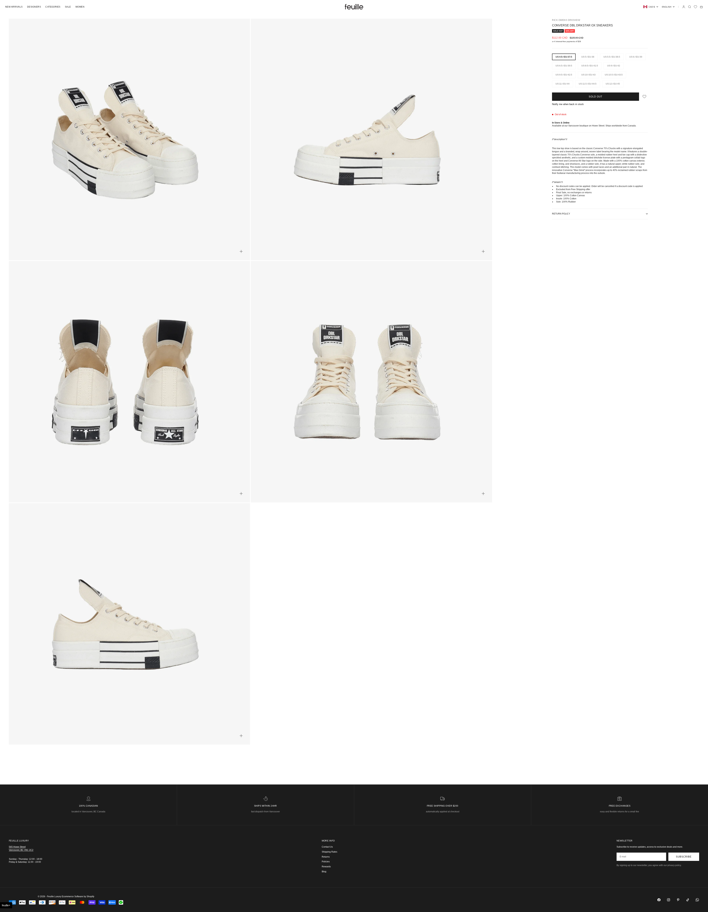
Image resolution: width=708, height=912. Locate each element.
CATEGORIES (52, 7)
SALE (68, 7)
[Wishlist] (695, 6)
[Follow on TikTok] (688, 900)
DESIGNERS (34, 7)
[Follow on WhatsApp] (697, 900)
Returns (326, 857)
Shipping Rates (329, 852)
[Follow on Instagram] (668, 900)
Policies (326, 861)
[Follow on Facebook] (659, 900)
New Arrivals (14, 7)
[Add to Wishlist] (644, 96)
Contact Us (327, 847)
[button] (6, 905)
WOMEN (79, 7)
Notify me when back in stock (568, 104)
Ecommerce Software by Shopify (78, 896)
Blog (324, 871)
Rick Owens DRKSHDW (566, 20)
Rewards (326, 866)
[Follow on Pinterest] (678, 900)
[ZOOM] (241, 251)
